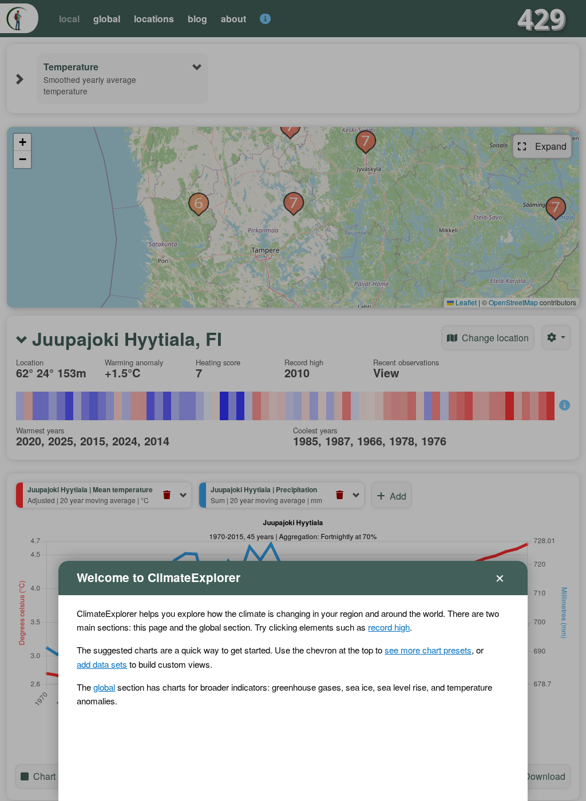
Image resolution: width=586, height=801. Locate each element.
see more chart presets (428, 650)
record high (389, 627)
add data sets (102, 664)
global (104, 687)
